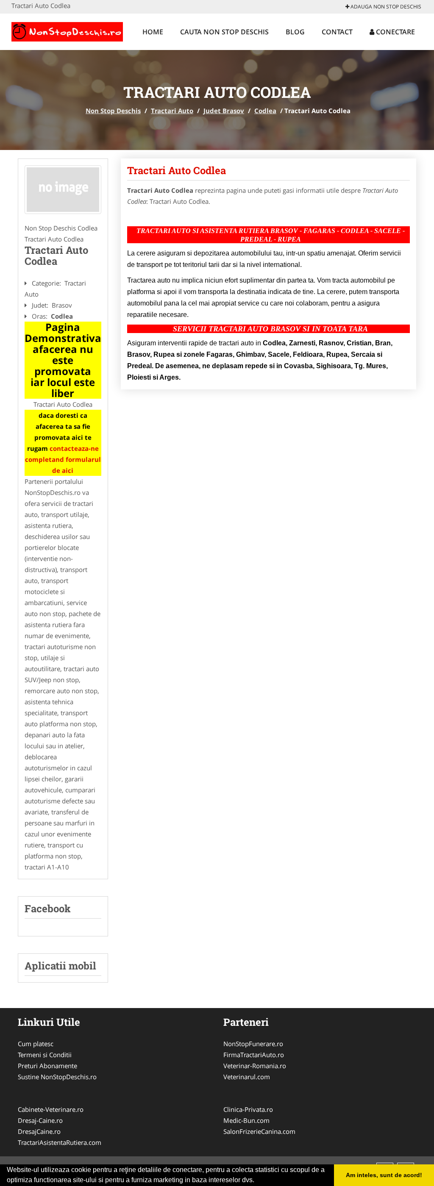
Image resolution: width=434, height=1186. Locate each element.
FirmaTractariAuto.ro (253, 1054)
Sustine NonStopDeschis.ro (57, 1076)
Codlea (265, 110)
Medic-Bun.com (246, 1120)
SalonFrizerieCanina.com (259, 1131)
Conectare (394, 31)
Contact (337, 31)
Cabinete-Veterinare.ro (50, 1109)
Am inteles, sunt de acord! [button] (384, 1175)
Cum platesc (35, 1043)
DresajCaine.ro (39, 1131)
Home (152, 31)
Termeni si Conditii (45, 1054)
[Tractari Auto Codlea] (63, 189)
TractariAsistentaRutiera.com (59, 1142)
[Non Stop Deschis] (67, 30)
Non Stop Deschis (113, 110)
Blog (295, 31)
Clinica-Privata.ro (248, 1109)
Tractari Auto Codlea (176, 170)
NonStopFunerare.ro (253, 1043)
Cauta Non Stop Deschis (224, 31)
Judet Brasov (223, 110)
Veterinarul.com (246, 1076)
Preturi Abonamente (47, 1065)
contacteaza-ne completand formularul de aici (63, 459)
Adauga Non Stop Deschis (385, 6)
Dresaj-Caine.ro (40, 1120)
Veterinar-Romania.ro (254, 1065)
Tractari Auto (172, 110)
